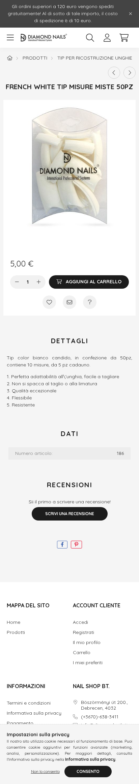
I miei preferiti (88, 663)
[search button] (90, 37)
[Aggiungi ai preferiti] (49, 302)
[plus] (39, 282)
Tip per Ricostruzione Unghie (94, 58)
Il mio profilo (87, 642)
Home (13, 622)
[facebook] (62, 544)
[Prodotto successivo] (129, 73)
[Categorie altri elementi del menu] (10, 37)
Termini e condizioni (29, 703)
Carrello (81, 652)
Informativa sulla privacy (34, 713)
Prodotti (35, 58)
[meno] (17, 282)
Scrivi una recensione (69, 513)
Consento (88, 771)
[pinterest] (76, 544)
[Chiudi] (131, 14)
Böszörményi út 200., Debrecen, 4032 (104, 705)
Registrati (83, 632)
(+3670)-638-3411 (99, 717)
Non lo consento (45, 771)
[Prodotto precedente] (114, 73)
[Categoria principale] (9, 58)
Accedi (80, 622)
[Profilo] (107, 37)
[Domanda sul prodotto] (89, 302)
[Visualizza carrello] (124, 37)
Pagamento (20, 723)
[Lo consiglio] (69, 302)
